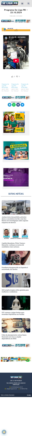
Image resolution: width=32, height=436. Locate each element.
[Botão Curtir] (12, 76)
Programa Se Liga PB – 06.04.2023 (15, 85)
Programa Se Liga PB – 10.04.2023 (24, 85)
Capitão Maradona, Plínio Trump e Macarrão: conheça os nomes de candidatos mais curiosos (13, 245)
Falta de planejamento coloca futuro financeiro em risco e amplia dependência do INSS (14, 337)
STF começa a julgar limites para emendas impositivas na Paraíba (13, 313)
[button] (22, 3)
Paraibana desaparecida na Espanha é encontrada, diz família (15, 268)
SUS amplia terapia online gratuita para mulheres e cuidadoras (15, 291)
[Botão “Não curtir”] (17, 76)
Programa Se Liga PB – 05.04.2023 (5, 85)
